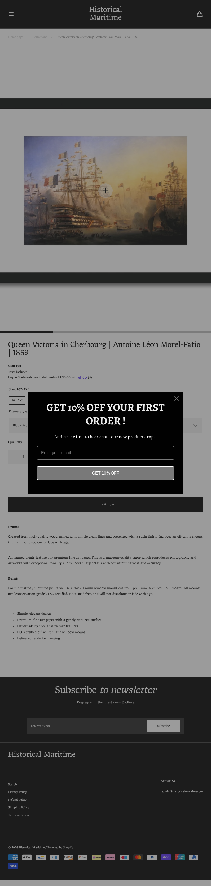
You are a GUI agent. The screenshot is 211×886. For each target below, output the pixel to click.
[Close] (176, 398)
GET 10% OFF (105, 473)
